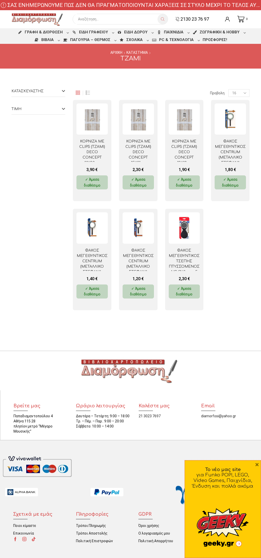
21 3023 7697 (150, 416)
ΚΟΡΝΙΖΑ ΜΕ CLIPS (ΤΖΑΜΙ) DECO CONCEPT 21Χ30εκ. (92, 152)
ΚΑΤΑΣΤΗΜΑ (137, 52)
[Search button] (163, 19)
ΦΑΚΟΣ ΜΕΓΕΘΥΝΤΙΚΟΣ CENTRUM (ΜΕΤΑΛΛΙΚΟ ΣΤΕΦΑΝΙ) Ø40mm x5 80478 (138, 264)
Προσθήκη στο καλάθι (97, 126)
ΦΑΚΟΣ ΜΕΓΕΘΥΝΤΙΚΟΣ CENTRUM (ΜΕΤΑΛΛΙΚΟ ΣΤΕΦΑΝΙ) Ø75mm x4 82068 (230, 154)
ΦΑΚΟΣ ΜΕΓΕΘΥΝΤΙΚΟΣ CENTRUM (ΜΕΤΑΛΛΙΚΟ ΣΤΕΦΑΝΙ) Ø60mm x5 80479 (92, 266)
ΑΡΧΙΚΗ (116, 52)
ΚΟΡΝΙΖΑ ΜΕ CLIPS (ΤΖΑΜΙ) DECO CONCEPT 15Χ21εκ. (138, 152)
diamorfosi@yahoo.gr (218, 416)
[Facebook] (15, 539)
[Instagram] (24, 539)
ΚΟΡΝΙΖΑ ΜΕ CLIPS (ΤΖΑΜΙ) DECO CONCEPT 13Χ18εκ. (184, 152)
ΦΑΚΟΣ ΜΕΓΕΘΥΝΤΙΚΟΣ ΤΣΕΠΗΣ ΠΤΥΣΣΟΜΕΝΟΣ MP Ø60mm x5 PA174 (184, 264)
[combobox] (116, 19)
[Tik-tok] (34, 539)
